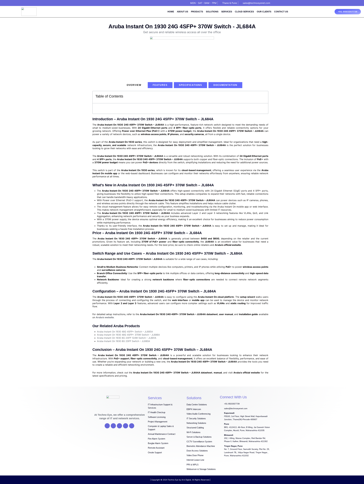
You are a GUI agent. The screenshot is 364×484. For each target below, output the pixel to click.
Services (226, 11)
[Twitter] (113, 425)
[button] (264, 97)
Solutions (212, 11)
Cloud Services (244, 11)
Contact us (281, 11)
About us (182, 11)
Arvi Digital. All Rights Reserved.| (196, 480)
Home (170, 11)
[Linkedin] (131, 425)
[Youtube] (119, 425)
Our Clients (264, 11)
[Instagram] (125, 425)
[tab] (134, 85)
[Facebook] (107, 425)
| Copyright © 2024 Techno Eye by (166, 480)
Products (197, 11)
